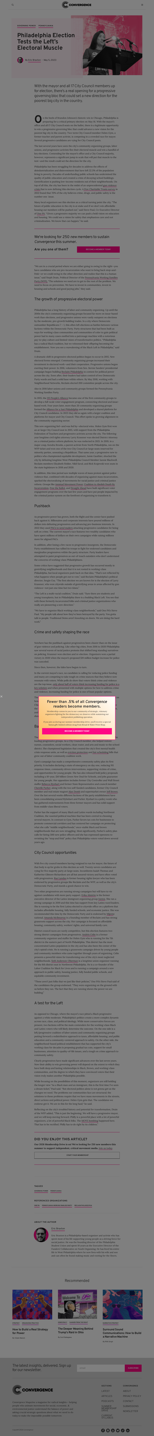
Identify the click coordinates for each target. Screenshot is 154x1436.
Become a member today (77, 731)
